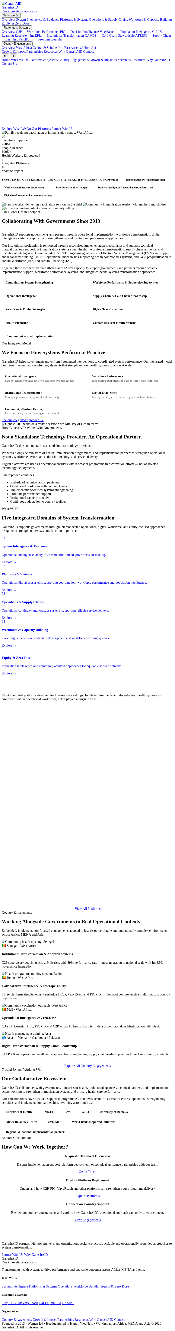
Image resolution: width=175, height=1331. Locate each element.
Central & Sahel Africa (48, 47)
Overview (8, 19)
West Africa (24, 47)
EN (5, 55)
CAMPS (68, 1303)
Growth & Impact (14, 51)
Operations (65, 1286)
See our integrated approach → (23, 420)
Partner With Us (62, 128)
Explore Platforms (87, 1196)
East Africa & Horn (77, 47)
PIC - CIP (15, 1303)
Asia (94, 47)
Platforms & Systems (74, 19)
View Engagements (87, 1220)
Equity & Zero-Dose (15, 23)
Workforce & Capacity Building (150, 19)
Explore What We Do (16, 128)
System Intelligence (15, 1286)
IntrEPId (55, 1303)
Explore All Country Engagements (87, 1066)
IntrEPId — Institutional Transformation (57, 35)
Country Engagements (17, 43)
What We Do (11, 15)
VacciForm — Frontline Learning (40, 39)
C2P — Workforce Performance (37, 31)
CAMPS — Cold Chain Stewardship (110, 35)
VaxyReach (30, 1303)
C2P (4, 1303)
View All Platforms (88, 908)
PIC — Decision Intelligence (79, 31)
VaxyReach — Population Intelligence (125, 31)
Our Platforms (41, 128)
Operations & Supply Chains (108, 19)
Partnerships (34, 51)
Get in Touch (87, 1171)
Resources (51, 51)
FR (13, 55)
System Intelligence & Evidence (37, 19)
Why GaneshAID (70, 51)
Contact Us (9, 63)
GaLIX (44, 1303)
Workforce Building (86, 1286)
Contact (88, 51)
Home (6, 60)
